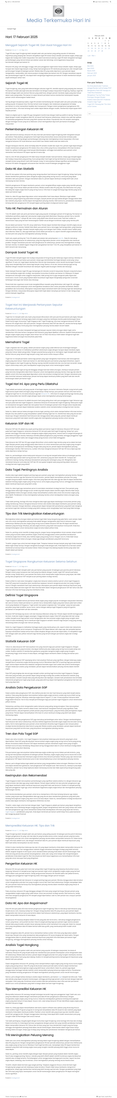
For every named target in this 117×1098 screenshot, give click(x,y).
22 (105, 48)
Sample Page (11, 29)
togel (60, 977)
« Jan (89, 56)
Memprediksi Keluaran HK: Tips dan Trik (30, 825)
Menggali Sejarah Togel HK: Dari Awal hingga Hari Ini (38, 45)
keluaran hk (45, 394)
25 (92, 51)
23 (109, 48)
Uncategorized (15, 297)
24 (88, 51)
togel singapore (10, 812)
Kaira (17, 1096)
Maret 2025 (91, 71)
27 (99, 51)
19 (95, 48)
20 (99, 48)
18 (92, 48)
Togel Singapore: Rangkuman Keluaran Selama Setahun (41, 561)
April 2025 (90, 68)
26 (95, 51)
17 (88, 48)
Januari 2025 (91, 75)
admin (26, 50)
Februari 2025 (92, 73)
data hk (60, 238)
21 (102, 48)
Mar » (94, 56)
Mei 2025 (90, 66)
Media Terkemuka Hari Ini (58, 20)
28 (102, 51)
